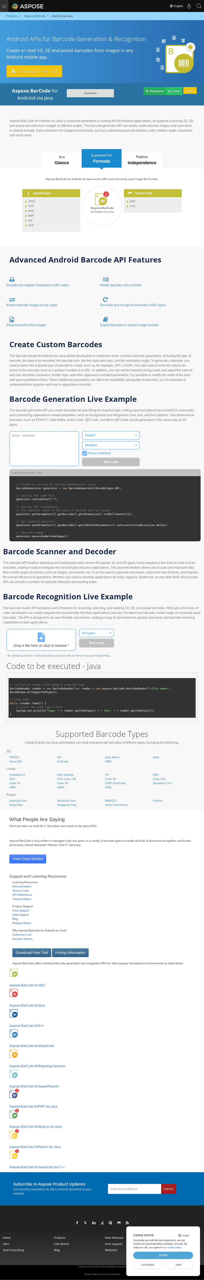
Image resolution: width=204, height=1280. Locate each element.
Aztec (156, 757)
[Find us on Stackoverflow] (102, 1223)
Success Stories (22, 938)
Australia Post (18, 800)
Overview (90, 93)
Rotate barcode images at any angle (31, 305)
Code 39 (110, 779)
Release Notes (21, 923)
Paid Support (20, 914)
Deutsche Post (66, 800)
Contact (116, 1274)
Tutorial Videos (21, 899)
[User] (189, 6)
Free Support (20, 910)
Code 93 (62, 783)
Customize (147, 1265)
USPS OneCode (115, 783)
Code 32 (14, 783)
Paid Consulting (13, 1250)
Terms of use (82, 655)
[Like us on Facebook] (77, 1223)
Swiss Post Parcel (116, 804)
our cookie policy (172, 1247)
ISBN (12, 787)
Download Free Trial (37, 71)
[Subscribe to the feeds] (127, 1223)
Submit (168, 1189)
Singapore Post (66, 804)
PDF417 (14, 757)
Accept (163, 1255)
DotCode (62, 761)
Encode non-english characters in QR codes (37, 285)
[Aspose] (27, 6)
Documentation (21, 886)
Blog (15, 918)
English (178, 6)
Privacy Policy (102, 655)
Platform (142, 160)
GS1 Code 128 (66, 779)
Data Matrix (112, 757)
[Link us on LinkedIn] (94, 1223)
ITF (107, 774)
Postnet (157, 800)
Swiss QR (15, 761)
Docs (6, 1244)
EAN (155, 774)
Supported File (101, 159)
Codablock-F (17, 774)
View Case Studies (28, 859)
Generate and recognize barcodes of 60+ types (133, 305)
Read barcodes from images (26, 325)
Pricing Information (70, 953)
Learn (176, 91)
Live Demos (61, 1244)
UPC (12, 779)
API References (22, 894)
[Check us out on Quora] (110, 1223)
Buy (190, 91)
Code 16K (159, 779)
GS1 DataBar (65, 774)
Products (60, 1238)
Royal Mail (16, 804)
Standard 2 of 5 (162, 783)
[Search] (199, 6)
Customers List (21, 934)
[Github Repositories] (119, 1223)
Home (7, 1238)
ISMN (60, 787)
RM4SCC (111, 800)
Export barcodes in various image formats (129, 325)
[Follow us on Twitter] (85, 1223)
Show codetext (99, 453)
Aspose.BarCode (27, 985)
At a (62, 160)
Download (156, 91)
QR (59, 757)
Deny (179, 1265)
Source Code (20, 890)
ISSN (108, 787)
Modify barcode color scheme (120, 285)
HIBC (108, 761)
